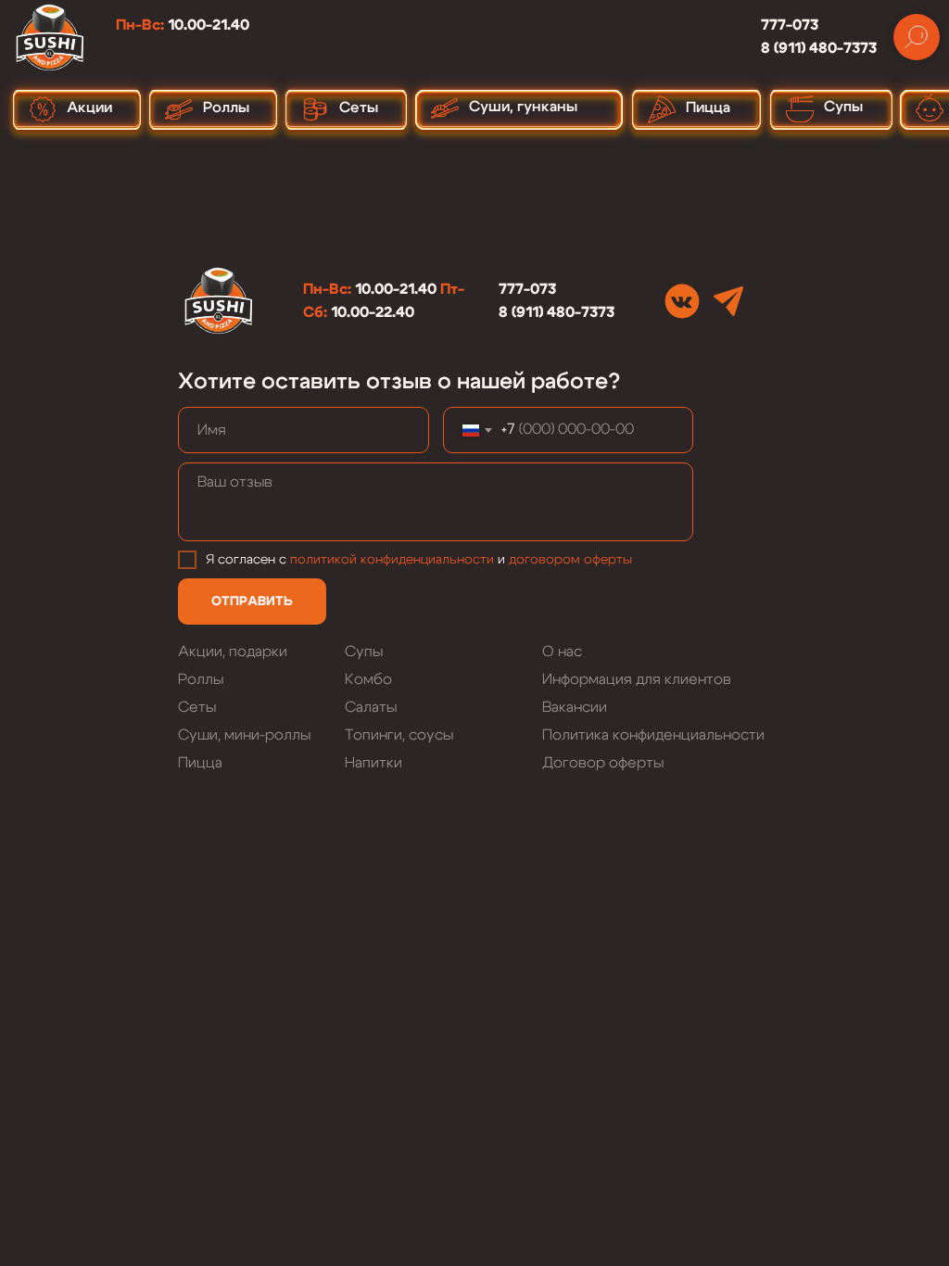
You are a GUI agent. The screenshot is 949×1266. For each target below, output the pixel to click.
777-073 (789, 25)
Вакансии (574, 707)
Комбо (368, 679)
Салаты (371, 707)
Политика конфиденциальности (653, 735)
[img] (682, 301)
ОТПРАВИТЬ (252, 601)
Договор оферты (603, 762)
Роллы (200, 679)
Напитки (373, 762)
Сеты (197, 707)
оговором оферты (574, 559)
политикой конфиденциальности (392, 559)
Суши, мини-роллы (244, 735)
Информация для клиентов (636, 679)
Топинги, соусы (399, 735)
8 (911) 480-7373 (819, 48)
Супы (364, 651)
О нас (562, 651)
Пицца (200, 762)
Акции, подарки (232, 651)
